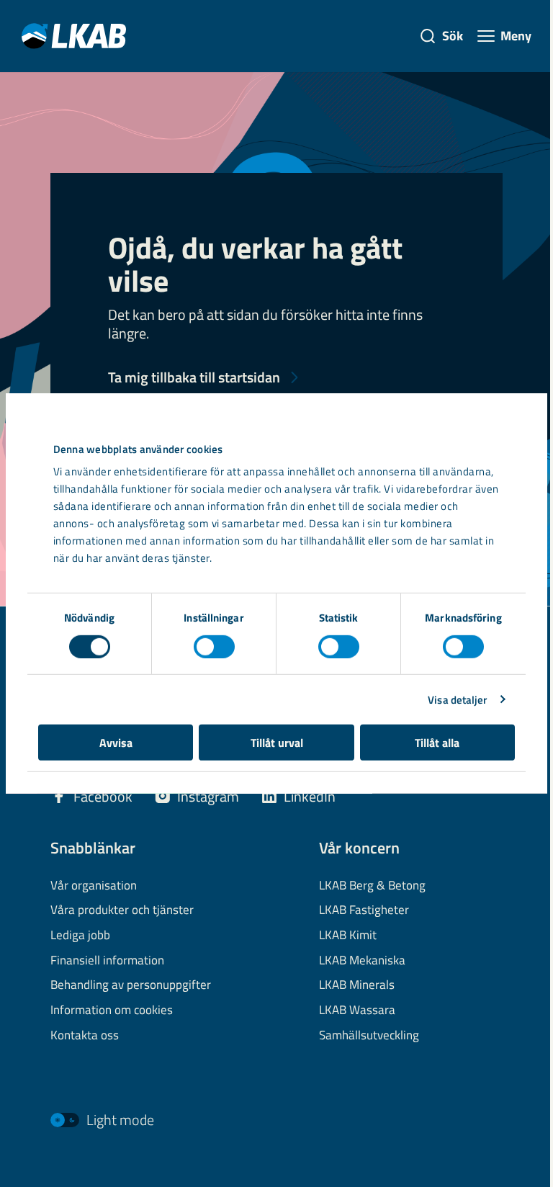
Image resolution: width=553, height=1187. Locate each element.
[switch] (214, 646)
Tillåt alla (437, 742)
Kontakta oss (84, 1036)
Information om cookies (111, 1010)
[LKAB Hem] (74, 35)
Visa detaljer (457, 699)
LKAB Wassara (357, 1010)
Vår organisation (93, 886)
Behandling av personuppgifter (130, 985)
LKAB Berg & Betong (372, 886)
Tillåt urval (277, 742)
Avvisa (115, 742)
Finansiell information (107, 961)
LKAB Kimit (348, 935)
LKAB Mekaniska (362, 961)
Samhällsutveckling (369, 1036)
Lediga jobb (80, 935)
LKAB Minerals (357, 985)
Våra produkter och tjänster (122, 910)
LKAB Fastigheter (364, 910)
